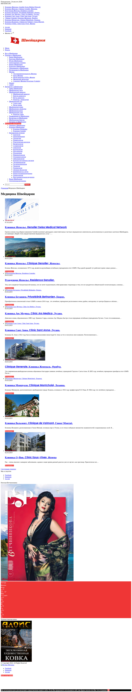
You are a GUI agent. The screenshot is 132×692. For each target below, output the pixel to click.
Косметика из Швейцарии (18, 118)
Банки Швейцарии (15, 57)
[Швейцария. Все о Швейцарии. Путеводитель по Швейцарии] (24, 44)
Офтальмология (18, 159)
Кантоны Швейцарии (16, 59)
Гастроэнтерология (20, 164)
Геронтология (18, 175)
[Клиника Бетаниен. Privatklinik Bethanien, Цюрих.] (23, 290)
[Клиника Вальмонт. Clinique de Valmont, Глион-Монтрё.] (22, 416)
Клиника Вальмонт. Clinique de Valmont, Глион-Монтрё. (24, 22)
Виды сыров (17, 105)
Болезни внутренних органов (23, 160)
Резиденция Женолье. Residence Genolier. (19, 11)
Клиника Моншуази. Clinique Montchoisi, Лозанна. (22, 20)
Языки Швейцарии (16, 64)
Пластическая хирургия (21, 142)
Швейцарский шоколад (17, 92)
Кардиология (17, 149)
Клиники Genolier (19, 131)
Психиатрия (17, 153)
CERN (11, 85)
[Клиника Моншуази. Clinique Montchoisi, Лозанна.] (23, 378)
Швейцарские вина (16, 111)
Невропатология (19, 155)
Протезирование (19, 136)
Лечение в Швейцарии (17, 125)
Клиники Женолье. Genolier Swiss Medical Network (23, 7)
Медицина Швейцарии (13, 123)
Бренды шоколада (19, 96)
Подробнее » (9, 237)
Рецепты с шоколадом (21, 99)
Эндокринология (19, 162)
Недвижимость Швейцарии (19, 70)
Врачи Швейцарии (15, 179)
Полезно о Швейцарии (13, 55)
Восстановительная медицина (23, 177)
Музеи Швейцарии (15, 61)
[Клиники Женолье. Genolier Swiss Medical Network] (22, 220)
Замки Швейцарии (15, 88)
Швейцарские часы (16, 90)
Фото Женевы (18, 75)
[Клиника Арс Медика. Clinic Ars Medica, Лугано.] (23, 307)
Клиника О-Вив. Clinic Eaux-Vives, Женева (20, 24)
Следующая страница (8, 469)
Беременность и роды (20, 172)
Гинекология (17, 168)
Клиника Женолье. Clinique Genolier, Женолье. (21, 9)
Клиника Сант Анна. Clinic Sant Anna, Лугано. (21, 16)
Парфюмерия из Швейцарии (19, 116)
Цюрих (11, 83)
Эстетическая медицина (17, 181)
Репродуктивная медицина (22, 173)
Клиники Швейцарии (16, 127)
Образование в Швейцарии (18, 68)
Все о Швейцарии (11, 53)
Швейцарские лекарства (17, 109)
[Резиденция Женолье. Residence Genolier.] (20, 273)
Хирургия (16, 135)
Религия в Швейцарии (17, 66)
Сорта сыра (17, 103)
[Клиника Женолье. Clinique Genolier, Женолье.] (25, 256)
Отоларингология (19, 157)
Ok (108, 690)
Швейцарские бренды (17, 120)
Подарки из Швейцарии (17, 122)
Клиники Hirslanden (20, 129)
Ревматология (18, 140)
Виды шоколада (18, 98)
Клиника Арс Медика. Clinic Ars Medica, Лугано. (22, 14)
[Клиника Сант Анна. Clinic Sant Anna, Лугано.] (22, 323)
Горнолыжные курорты (17, 63)
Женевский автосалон (21, 79)
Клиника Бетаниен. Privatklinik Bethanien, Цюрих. (22, 12)
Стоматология (18, 146)
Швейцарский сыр (15, 101)
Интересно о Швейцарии (14, 87)
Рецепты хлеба (18, 114)
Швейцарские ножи (16, 107)
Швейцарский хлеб (16, 112)
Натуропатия (17, 151)
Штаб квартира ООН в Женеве (24, 77)
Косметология (18, 144)
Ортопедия (17, 138)
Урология (16, 166)
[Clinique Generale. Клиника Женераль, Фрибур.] (25, 360)
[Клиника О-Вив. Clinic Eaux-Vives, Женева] (25, 451)
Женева (11, 72)
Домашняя (4, 188)
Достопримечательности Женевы (25, 74)
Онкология (17, 147)
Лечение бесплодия (20, 170)
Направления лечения (17, 133)
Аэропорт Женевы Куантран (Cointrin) (26, 81)
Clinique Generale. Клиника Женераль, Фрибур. (21, 18)
